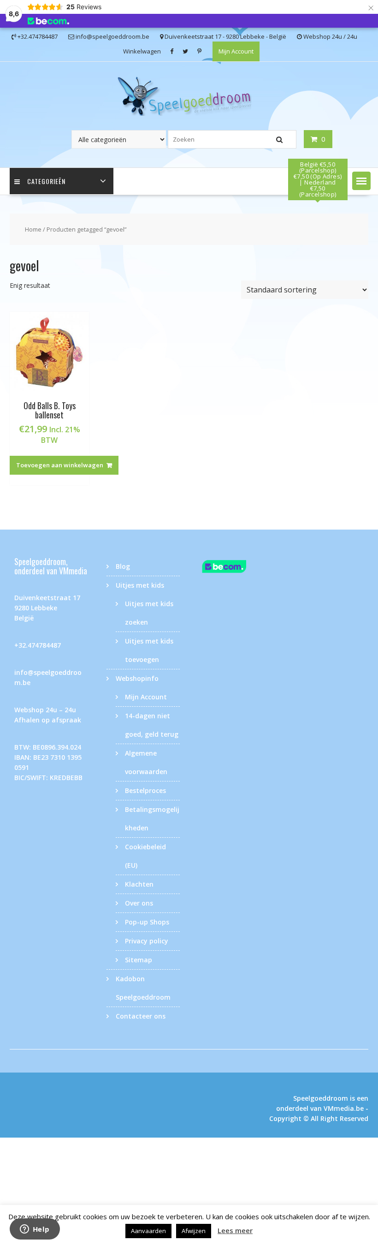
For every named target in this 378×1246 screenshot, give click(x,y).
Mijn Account (236, 51)
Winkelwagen (142, 51)
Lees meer (235, 1230)
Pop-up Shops (147, 922)
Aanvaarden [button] (148, 1231)
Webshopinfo (137, 678)
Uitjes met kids (140, 585)
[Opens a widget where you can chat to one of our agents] (34, 1229)
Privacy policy (146, 940)
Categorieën (46, 181)
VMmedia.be (344, 1108)
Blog (123, 566)
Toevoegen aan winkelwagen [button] (59, 465)
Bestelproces (145, 790)
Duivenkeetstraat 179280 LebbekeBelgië (47, 607)
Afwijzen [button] (194, 1231)
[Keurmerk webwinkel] (235, 567)
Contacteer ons (140, 1016)
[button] (361, 181)
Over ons (139, 903)
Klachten (139, 884)
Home (33, 229)
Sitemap (138, 959)
